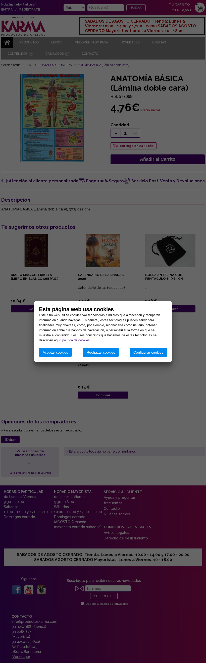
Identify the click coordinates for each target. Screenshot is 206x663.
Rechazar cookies (101, 352)
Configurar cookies (148, 352)
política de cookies (76, 340)
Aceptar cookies (55, 352)
